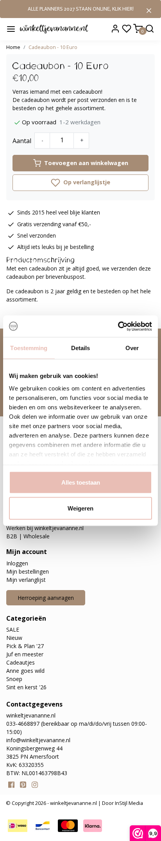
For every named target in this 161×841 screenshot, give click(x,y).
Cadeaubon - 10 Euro (53, 47)
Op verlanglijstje (86, 182)
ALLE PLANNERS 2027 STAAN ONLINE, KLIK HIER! (81, 9)
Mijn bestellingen (27, 571)
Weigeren (80, 508)
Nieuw (14, 637)
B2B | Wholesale (28, 536)
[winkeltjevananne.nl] (54, 28)
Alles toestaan (80, 482)
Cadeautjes (20, 662)
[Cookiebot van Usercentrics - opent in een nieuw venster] (118, 326)
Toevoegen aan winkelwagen (86, 163)
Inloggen (17, 563)
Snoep (14, 679)
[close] (149, 9)
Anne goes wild (25, 670)
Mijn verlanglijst (26, 579)
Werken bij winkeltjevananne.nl (45, 528)
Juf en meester (24, 654)
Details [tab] (80, 348)
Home (13, 47)
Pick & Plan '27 (25, 646)
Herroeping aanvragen (46, 597)
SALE (12, 629)
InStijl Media (128, 802)
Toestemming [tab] (28, 348)
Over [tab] (132, 348)
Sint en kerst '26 (26, 687)
